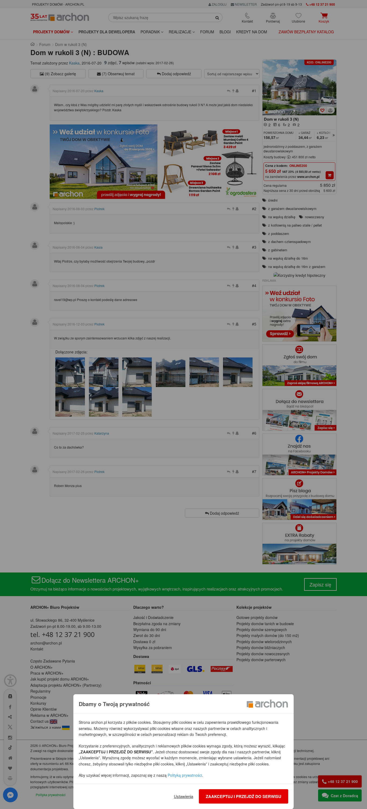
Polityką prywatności (185, 775)
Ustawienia (183, 796)
